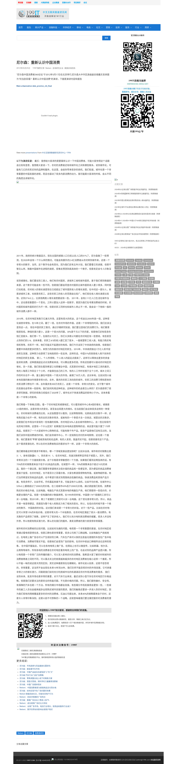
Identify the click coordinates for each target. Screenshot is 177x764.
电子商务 (153, 289)
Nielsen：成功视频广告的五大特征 (33, 703)
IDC (125, 268)
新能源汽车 (148, 286)
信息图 (151, 278)
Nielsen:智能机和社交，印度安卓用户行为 (36, 694)
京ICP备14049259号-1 (44, 760)
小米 (117, 286)
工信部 (124, 286)
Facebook (142, 264)
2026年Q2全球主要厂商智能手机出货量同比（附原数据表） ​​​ (137, 189)
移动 (79, 27)
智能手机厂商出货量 (132, 289)
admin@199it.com (143, 760)
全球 (117, 282)
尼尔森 (29, 733)
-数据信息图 (120, 260)
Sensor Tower (121, 271)
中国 (131, 275)
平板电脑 (132, 286)
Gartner (151, 264)
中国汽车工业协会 (142, 275)
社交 (98, 27)
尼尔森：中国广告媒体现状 (30, 684)
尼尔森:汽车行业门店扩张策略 (32, 675)
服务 (127, 27)
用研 (147, 27)
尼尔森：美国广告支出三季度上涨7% (34, 700)
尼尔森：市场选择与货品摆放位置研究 (35, 666)
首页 (21, 27)
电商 (88, 27)
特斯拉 (145, 289)
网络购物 (148, 293)
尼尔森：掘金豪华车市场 (30, 669)
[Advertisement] (122, 14)
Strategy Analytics (135, 271)
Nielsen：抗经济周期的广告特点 (32, 697)
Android (130, 260)
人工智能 (142, 278)
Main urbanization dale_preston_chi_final (34, 86)
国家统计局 (147, 282)
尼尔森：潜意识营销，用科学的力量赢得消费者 (39, 681)
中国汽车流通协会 (122, 278)
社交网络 (128, 293)
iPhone (131, 268)
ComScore (148, 260)
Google (118, 268)
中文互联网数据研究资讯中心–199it (56, 153)
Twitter (118, 275)
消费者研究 (39, 733)
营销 (108, 27)
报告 (29, 27)
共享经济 (67, 27)
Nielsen (48, 68)
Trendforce (148, 271)
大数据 (156, 282)
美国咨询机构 (69, 68)
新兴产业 (39, 27)
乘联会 (134, 278)
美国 (156, 293)
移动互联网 (138, 293)
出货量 (124, 282)
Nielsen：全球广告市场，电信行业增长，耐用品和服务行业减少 (45, 706)
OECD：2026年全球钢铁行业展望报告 (129, 248)
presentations (31, 153)
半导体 (131, 282)
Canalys (139, 260)
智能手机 (119, 289)
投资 (118, 27)
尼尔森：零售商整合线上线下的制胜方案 (36, 678)
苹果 (117, 297)
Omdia (147, 268)
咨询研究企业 (57, 68)
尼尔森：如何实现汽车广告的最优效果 (35, 691)
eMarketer (131, 264)
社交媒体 (119, 293)
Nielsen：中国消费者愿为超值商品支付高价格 (38, 688)
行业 (137, 27)
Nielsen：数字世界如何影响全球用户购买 (36, 709)
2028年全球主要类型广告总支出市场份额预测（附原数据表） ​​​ (137, 234)
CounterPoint (120, 264)
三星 (125, 275)
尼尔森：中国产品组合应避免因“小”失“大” (36, 672)
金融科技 (53, 27)
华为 (138, 282)
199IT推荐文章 (38, 68)
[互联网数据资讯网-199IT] (33, 13)
